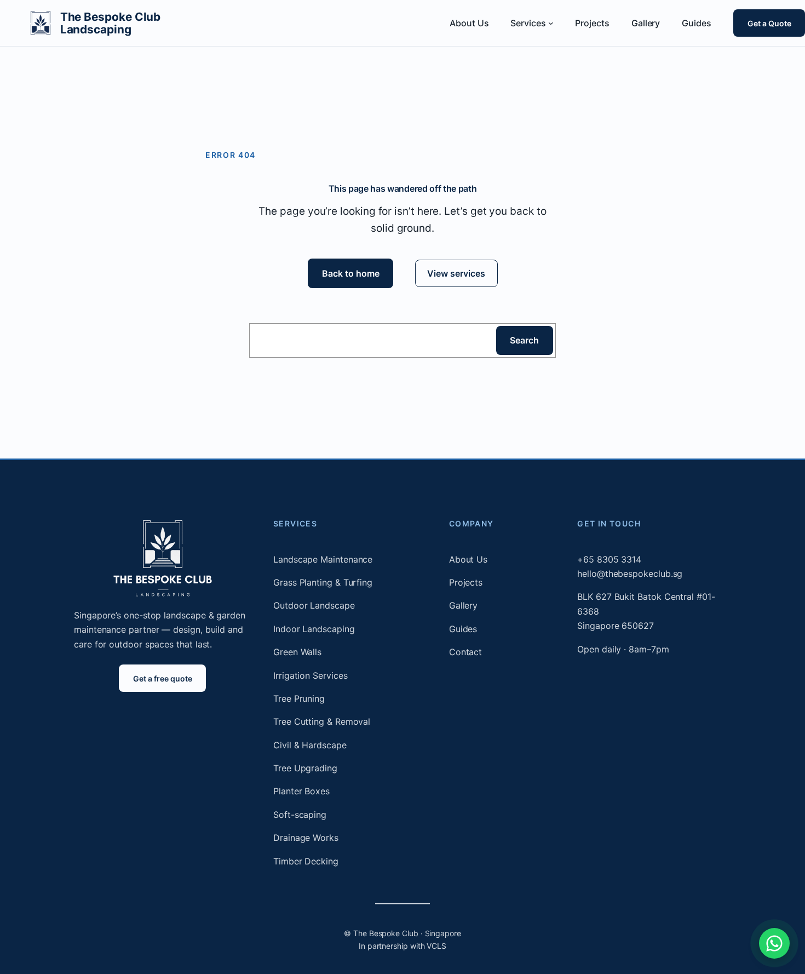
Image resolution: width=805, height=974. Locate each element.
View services (456, 273)
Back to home (350, 273)
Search (524, 340)
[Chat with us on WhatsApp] (774, 943)
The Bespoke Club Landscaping (110, 23)
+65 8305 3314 (609, 559)
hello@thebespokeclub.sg (629, 573)
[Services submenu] (551, 23)
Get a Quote (769, 22)
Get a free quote (162, 678)
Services (295, 523)
